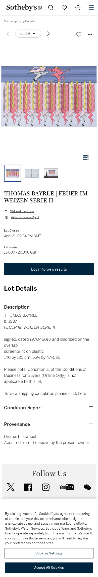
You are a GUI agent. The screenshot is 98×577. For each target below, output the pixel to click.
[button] (49, 96)
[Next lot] (48, 34)
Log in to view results (49, 269)
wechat (87, 487)
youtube (67, 487)
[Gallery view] (86, 158)
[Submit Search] (50, 7)
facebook (28, 487)
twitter (11, 487)
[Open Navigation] (91, 7)
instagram (46, 487)
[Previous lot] (8, 34)
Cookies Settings (49, 553)
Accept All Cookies (49, 567)
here (82, 393)
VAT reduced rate (22, 211)
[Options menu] (90, 35)
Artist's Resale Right (25, 217)
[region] (49, 538)
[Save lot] (79, 35)
